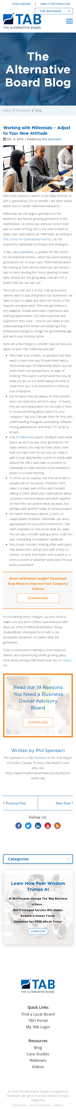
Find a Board (21, 4)
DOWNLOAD (38, 598)
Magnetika (38, 1100)
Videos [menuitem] (38, 1066)
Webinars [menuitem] (38, 1060)
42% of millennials (22, 437)
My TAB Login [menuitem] (38, 1026)
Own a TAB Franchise (55, 4)
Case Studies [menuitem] (38, 1053)
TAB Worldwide (50, 11)
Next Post (63, 803)
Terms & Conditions (40, 1105)
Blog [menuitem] (38, 1047)
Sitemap (58, 1105)
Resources (23, 110)
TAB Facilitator (37, 758)
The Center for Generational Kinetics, (28, 239)
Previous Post (16, 803)
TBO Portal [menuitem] (38, 1020)
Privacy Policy (19, 1105)
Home (7, 110)
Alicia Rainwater (23, 252)
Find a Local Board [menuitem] (38, 1014)
